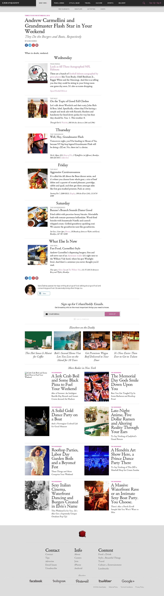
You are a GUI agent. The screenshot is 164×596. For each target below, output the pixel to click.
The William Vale (74, 270)
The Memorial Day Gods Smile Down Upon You (124, 382)
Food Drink (59, 3)
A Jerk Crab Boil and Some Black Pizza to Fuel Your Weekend (65, 382)
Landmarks (103, 568)
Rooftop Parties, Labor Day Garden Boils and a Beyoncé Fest (65, 458)
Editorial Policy (113, 587)
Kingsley (72, 193)
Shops (102, 9)
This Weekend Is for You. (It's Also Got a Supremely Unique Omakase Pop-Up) (64, 513)
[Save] (36, 45)
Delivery (122, 3)
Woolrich (64, 122)
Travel (88, 3)
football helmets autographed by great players (74, 75)
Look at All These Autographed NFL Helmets (70, 68)
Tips (47, 557)
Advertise (49, 561)
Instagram (59, 581)
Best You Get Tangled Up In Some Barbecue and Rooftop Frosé (123, 396)
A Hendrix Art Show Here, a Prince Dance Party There (123, 456)
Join (76, 561)
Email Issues (51, 564)
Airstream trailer (75, 255)
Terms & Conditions (127, 587)
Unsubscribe (51, 568)
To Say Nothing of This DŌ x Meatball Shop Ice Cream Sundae (125, 469)
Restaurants (64, 9)
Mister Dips (62, 270)
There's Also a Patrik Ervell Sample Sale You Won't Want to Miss (125, 509)
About (77, 554)
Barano (67, 231)
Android (78, 568)
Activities (91, 9)
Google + (128, 581)
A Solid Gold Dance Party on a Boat (65, 415)
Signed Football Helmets (58, 91)
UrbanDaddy (10, 3)
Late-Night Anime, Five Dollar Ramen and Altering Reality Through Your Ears (125, 421)
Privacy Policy (139, 587)
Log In (159, 3)
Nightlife (78, 9)
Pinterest (82, 581)
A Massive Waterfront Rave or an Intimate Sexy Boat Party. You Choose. (125, 493)
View (44, 293)
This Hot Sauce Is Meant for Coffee (38, 355)
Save (33, 45)
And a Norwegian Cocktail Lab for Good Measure (65, 425)
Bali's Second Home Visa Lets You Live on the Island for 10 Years (67, 356)
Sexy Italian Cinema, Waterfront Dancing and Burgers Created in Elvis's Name (65, 495)
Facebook (36, 581)
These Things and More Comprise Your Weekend (62, 473)
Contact (49, 554)
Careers (77, 557)
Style (74, 3)
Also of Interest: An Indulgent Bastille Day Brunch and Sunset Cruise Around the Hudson (65, 396)
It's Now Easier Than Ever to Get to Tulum (125, 355)
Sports (110, 3)
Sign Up (152, 3)
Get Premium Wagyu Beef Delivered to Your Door (97, 356)
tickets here (65, 157)
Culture (99, 3)
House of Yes (67, 155)
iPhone (77, 564)
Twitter (105, 581)
